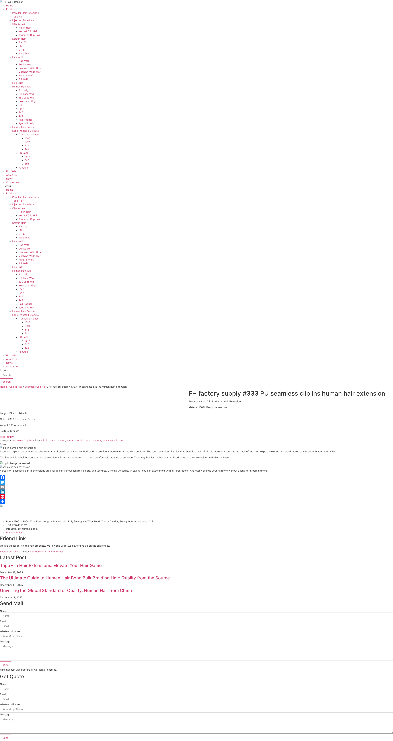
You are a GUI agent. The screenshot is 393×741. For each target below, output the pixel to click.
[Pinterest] (196, 496)
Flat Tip (22, 42)
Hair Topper (25, 119)
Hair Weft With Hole (29, 68)
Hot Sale (11, 171)
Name (3, 611)
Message (5, 641)
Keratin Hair (19, 38)
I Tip (20, 46)
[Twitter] (196, 482)
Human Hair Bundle (23, 127)
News (9, 178)
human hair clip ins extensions (83, 440)
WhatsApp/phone (10, 631)
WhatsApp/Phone (10, 704)
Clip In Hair (18, 23)
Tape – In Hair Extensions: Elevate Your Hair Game (51, 565)
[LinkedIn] (196, 491)
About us (11, 174)
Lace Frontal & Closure (25, 130)
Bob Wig (23, 90)
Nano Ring (24, 53)
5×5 (20, 112)
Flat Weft (23, 60)
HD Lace (23, 152)
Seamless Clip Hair (29, 35)
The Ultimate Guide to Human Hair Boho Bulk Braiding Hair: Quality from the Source (85, 577)
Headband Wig (27, 101)
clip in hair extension (53, 440)
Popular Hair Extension (25, 12)
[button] (196, 186)
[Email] (196, 487)
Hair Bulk (17, 82)
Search (4, 370)
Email (3, 621)
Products (11, 9)
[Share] (196, 501)
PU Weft (23, 79)
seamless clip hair (113, 440)
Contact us (12, 182)
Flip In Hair (24, 27)
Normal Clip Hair (28, 31)
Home (9, 5)
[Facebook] (196, 477)
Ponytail (23, 167)
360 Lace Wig (26, 97)
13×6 (21, 104)
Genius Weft (25, 64)
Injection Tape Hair (23, 20)
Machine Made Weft (29, 71)
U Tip (21, 49)
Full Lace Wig (26, 93)
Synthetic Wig (26, 123)
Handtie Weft (26, 75)
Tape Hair (17, 16)
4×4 (20, 116)
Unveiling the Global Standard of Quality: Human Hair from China (66, 590)
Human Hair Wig (21, 86)
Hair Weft (17, 57)
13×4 (21, 108)
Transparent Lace (28, 134)
